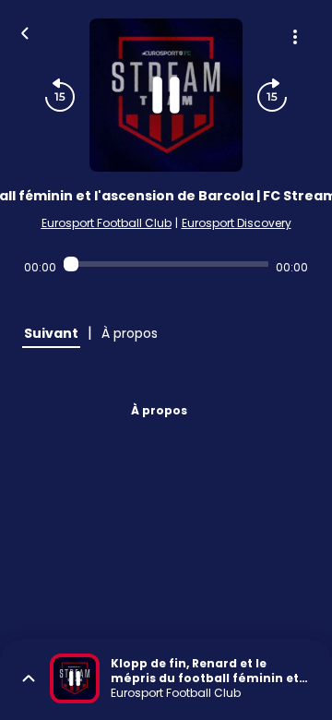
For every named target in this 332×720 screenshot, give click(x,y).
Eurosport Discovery (236, 223)
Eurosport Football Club (107, 223)
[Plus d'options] (295, 36)
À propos (159, 410)
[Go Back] (24, 31)
